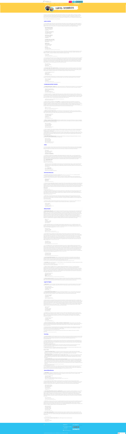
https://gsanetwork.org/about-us (48, 189)
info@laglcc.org (47, 389)
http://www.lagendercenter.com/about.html (51, 56)
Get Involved (57, 3)
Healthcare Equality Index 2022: (49, 278)
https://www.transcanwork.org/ (49, 379)
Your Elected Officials (47, 330)
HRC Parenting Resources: (48, 340)
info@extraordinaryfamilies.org (67, 430)
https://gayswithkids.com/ (47, 338)
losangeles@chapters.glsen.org (49, 205)
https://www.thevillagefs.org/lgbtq (50, 92)
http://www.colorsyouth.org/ (49, 142)
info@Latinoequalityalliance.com (49, 398)
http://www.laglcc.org (48, 388)
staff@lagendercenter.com (48, 55)
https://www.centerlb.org (48, 66)
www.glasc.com (47, 421)
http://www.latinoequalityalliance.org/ (50, 399)
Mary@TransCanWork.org (58, 377)
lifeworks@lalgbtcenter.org (49, 118)
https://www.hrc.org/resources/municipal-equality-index (51, 329)
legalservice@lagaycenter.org (49, 298)
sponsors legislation (53, 303)
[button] (121, 433)
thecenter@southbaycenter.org (49, 81)
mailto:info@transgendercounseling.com (52, 108)
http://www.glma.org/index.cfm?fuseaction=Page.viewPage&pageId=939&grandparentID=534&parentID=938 (59, 260)
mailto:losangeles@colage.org (49, 126)
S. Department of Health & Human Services (68, 174)
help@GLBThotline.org (48, 160)
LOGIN (73, 1)
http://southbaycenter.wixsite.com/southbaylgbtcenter (53, 82)
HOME (45, 3)
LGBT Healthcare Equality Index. (54, 239)
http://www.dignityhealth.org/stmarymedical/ (51, 243)
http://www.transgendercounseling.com (50, 109)
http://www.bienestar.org (48, 410)
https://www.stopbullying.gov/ (65, 175)
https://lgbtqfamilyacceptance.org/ (67, 368)
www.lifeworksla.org (48, 117)
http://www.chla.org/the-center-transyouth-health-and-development (54, 276)
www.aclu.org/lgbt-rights (47, 325)
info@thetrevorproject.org (48, 152)
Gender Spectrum (47, 347)
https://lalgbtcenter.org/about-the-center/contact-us (52, 49)
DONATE (70, 1)
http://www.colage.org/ (48, 127)
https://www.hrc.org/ (48, 416)
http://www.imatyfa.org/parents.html (49, 346)
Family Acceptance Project (54, 365)
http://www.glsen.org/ (48, 206)
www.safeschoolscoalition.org (49, 181)
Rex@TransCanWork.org (64, 378)
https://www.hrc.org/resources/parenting (49, 343)
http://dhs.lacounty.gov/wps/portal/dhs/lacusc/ (51, 255)
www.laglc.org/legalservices (49, 297)
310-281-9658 (49, 107)
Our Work (52, 3)
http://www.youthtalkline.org (48, 161)
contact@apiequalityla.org (48, 320)
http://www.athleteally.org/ (47, 199)
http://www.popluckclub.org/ (48, 135)
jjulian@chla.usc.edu (49, 275)
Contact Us (62, 3)
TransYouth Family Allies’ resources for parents (51, 344)
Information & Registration (48, 358)
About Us (47, 3)
